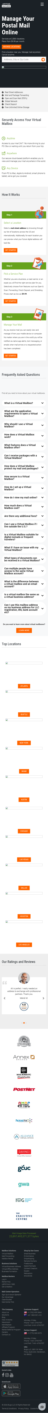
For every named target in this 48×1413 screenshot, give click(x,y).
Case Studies (7, 1300)
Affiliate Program (8, 1327)
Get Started (10, 250)
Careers (5, 1332)
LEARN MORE (24, 630)
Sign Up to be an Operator (11, 1295)
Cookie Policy (35, 1409)
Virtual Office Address (10, 1269)
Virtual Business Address (11, 1266)
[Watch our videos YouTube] (11, 1375)
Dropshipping (29, 1259)
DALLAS (24, 888)
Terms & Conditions (9, 1409)
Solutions (5, 1315)
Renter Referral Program (11, 1330)
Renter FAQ (6, 1282)
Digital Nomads (30, 1266)
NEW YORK (24, 743)
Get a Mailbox (7, 1287)
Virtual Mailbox (7, 1254)
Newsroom (6, 1322)
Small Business (29, 1254)
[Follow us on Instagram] (7, 1375)
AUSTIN (24, 799)
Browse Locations (11, 47)
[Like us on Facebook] (3, 1375)
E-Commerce (29, 1256)
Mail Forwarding (8, 1256)
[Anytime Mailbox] (6, 5)
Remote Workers (30, 1261)
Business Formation (9, 1271)
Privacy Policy (23, 1409)
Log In (4, 1279)
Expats (26, 1271)
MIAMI (24, 771)
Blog (3, 1317)
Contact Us (6, 1335)
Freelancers (28, 1263)
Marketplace (6, 1325)
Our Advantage (7, 1297)
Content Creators (30, 1268)
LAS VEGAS (24, 859)
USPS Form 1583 (8, 1284)
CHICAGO (24, 831)
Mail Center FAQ (8, 1302)
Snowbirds (28, 1276)
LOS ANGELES (24, 945)
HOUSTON (24, 916)
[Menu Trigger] (42, 4)
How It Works (7, 1320)
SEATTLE (24, 714)
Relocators (28, 1273)
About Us (5, 1312)
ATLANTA (24, 686)
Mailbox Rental (7, 1259)
